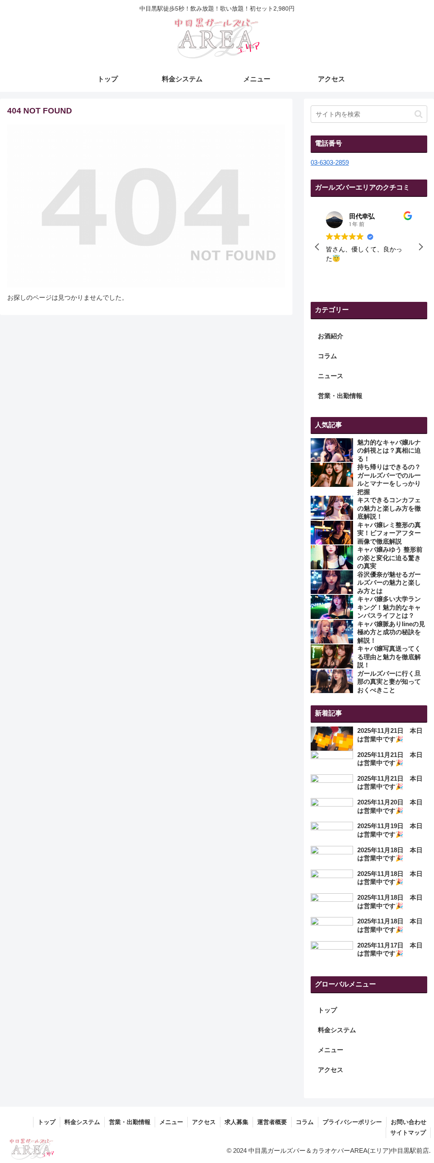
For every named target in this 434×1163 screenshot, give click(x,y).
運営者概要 (272, 1122)
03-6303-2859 (330, 162)
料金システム (337, 1029)
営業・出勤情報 (129, 1122)
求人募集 (236, 1122)
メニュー (330, 1049)
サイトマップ (408, 1132)
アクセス (330, 1069)
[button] (418, 114)
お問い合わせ (408, 1122)
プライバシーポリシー (352, 1122)
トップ (327, 1010)
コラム (305, 1122)
